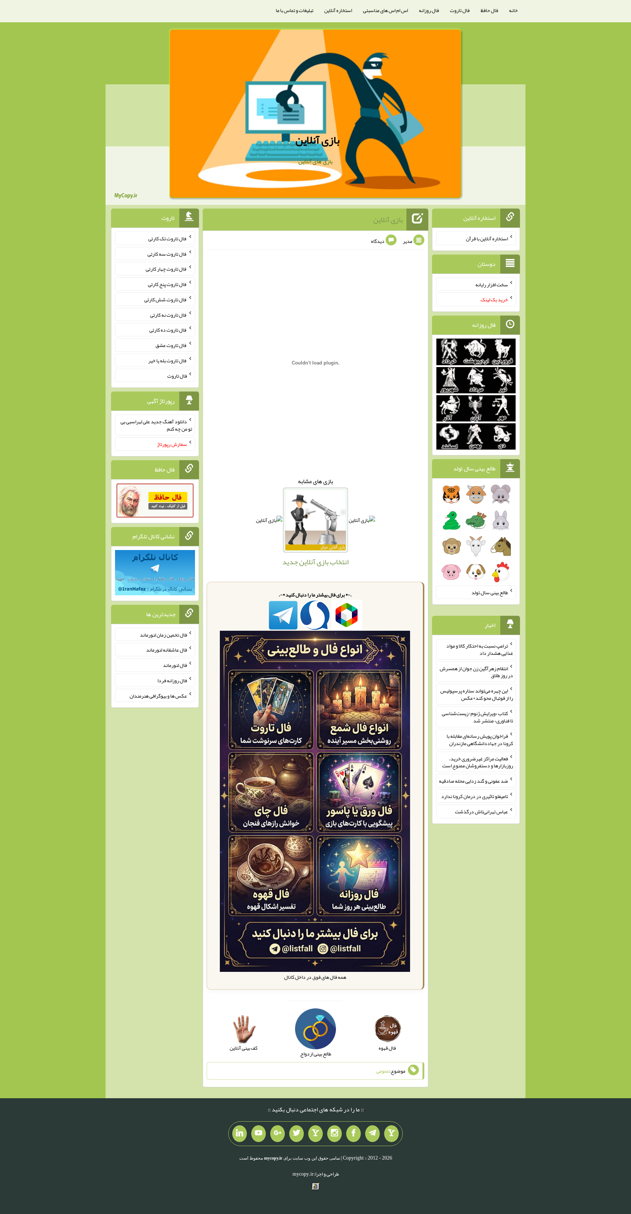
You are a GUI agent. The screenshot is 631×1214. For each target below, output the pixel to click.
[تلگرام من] (372, 1133)
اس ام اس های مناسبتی (385, 10)
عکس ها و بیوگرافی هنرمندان (158, 695)
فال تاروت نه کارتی (168, 314)
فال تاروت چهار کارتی (166, 269)
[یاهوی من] (391, 1133)
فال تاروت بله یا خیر (167, 360)
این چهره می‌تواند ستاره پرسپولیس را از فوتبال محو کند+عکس (476, 694)
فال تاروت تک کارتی (167, 238)
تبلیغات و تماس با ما (294, 10)
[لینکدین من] (239, 1133)
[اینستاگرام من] (334, 1133)
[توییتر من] (296, 1133)
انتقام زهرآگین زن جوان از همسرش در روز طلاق (476, 671)
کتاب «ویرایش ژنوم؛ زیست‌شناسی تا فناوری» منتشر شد (477, 717)
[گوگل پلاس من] (277, 1133)
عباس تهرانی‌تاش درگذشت (481, 811)
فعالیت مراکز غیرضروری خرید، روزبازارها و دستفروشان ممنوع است (477, 762)
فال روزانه (429, 10)
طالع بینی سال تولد (489, 592)
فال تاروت (460, 10)
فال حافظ (489, 10)
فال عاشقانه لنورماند (166, 650)
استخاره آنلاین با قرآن (487, 238)
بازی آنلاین (317, 140)
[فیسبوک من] (353, 1133)
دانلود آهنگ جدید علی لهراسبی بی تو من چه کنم (156, 425)
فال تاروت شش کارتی (165, 299)
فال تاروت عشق (171, 345)
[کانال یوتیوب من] (258, 1133)
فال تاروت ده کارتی (168, 330)
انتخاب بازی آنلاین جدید (315, 561)
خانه (513, 10)
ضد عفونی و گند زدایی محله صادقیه (473, 781)
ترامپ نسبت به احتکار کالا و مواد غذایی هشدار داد (479, 649)
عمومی (382, 1071)
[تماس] (315, 1133)
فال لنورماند (175, 665)
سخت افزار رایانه (491, 284)
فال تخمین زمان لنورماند (163, 634)
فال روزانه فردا (172, 680)
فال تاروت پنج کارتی (167, 284)
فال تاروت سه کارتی (167, 253)
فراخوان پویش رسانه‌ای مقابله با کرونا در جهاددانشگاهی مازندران (480, 739)
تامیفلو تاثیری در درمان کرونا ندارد (474, 796)
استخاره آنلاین (338, 10)
